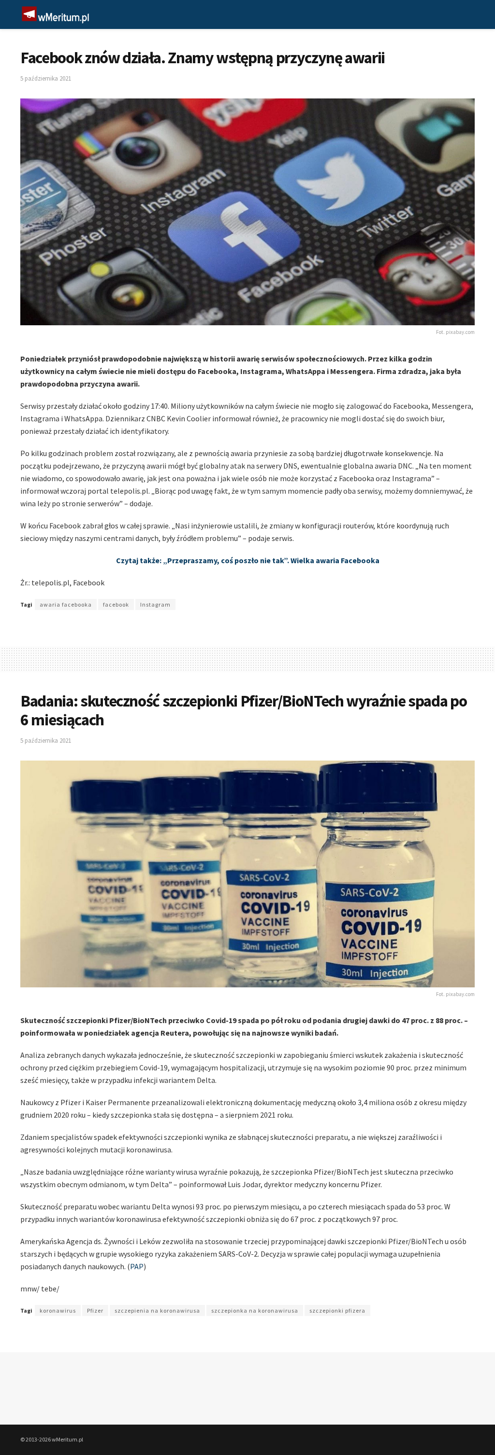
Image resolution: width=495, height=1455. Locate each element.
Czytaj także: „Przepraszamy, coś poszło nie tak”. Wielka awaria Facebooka (247, 560)
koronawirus (58, 1310)
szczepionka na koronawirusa (254, 1310)
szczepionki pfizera (337, 1310)
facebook (116, 604)
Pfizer (95, 1310)
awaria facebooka (66, 604)
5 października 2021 (45, 78)
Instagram (155, 604)
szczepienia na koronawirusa (157, 1310)
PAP (137, 1266)
